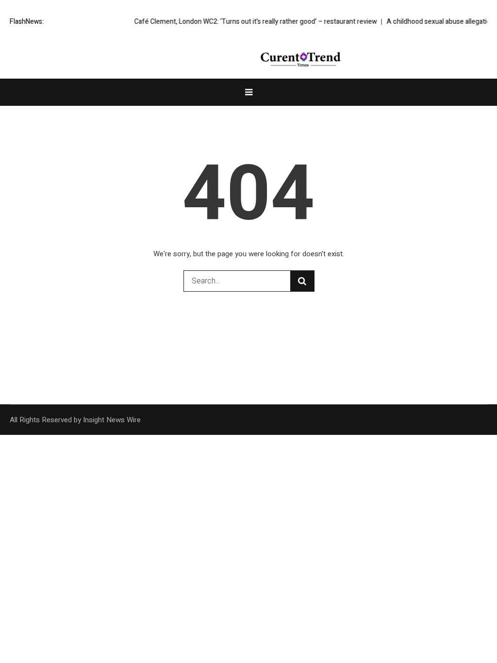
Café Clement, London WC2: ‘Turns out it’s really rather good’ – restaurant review (248, 22)
